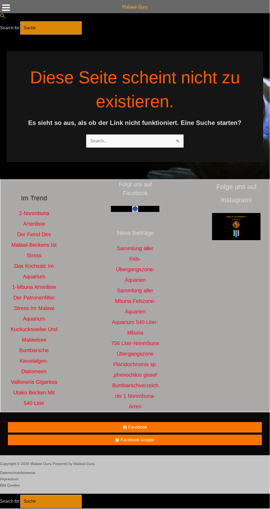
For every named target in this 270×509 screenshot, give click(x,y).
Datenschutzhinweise (17, 473)
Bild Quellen (10, 485)
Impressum (9, 479)
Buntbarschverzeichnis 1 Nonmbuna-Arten (135, 395)
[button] (2, 17)
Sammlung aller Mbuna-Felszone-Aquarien (135, 301)
